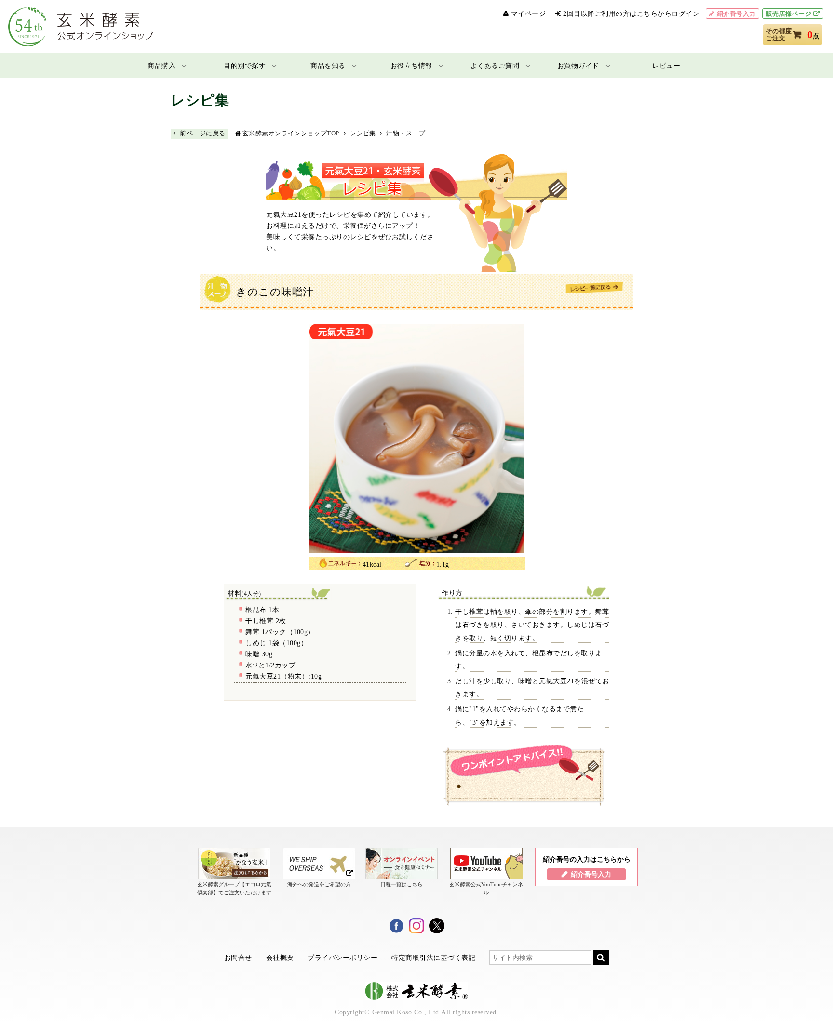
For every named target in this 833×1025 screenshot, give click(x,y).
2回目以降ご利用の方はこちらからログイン (631, 13)
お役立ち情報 (411, 65)
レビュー (666, 65)
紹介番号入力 (736, 13)
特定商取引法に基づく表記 (433, 957)
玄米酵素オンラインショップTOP (290, 133)
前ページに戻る (203, 133)
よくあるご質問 (495, 65)
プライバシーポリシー (342, 957)
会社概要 (280, 957)
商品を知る (328, 65)
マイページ (528, 13)
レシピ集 (363, 133)
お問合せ (238, 957)
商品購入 (161, 65)
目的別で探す (245, 65)
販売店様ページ (789, 13)
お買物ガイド (578, 65)
